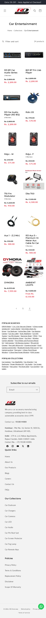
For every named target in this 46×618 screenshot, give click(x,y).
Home (9, 31)
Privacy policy (37, 609)
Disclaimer (9, 581)
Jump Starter (15, 329)
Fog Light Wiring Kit (16, 345)
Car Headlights (17, 362)
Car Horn (28, 338)
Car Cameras (6, 362)
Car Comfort (35, 366)
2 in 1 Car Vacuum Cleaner (22, 326)
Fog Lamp (17, 350)
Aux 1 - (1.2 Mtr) (12, 235)
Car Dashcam (12, 331)
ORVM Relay (6, 326)
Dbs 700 (30, 193)
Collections (18, 31)
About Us (9, 462)
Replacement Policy (13, 576)
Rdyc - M (8, 154)
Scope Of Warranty (13, 587)
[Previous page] (16, 308)
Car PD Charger (13, 336)
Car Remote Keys (12, 550)
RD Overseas (13, 609)
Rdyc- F (30, 154)
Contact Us (9, 484)
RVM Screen (35, 352)
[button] (5, 10)
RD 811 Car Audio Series (10, 71)
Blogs (7, 473)
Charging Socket (30, 345)
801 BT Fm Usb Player (33, 71)
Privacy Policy (10, 565)
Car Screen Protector (13, 538)
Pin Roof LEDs (24, 366)
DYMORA (9, 282)
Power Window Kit (17, 364)
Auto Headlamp (25, 333)
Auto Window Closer (15, 338)
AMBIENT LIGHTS (30, 283)
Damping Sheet (26, 336)
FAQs (7, 490)
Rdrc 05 (30, 112)
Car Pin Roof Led (12, 533)
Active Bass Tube (24, 331)
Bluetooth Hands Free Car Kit (28, 348)
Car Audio (28, 364)
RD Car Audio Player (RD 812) (12, 113)
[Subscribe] (36, 390)
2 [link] (29, 308)
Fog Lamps (13, 366)
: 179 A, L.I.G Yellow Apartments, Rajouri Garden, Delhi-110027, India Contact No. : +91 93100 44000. (21, 439)
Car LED (8, 522)
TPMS (35, 336)
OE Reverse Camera (22, 343)
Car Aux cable (14, 333)
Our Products (10, 468)
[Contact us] (41, 606)
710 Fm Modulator (9, 194)
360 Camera (9, 343)
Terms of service (24, 612)
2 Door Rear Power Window (19, 352)
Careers (8, 479)
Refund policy (25, 609)
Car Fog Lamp (10, 544)
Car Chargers (28, 362)
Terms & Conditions (13, 570)
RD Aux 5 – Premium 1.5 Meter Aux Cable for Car (32, 239)
